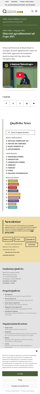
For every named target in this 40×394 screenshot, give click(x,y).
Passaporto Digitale (11, 311)
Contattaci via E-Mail (10, 281)
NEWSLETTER (13, 159)
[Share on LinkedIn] (27, 103)
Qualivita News (20, 123)
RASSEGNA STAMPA (15, 157)
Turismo (12, 207)
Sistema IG (13, 201)
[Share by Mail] (33, 103)
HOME (5, 19)
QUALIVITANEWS (14, 19)
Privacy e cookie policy (12, 391)
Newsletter (14, 1)
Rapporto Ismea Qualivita (13, 307)
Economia (13, 191)
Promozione (14, 197)
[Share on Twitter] (13, 103)
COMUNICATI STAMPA (16, 162)
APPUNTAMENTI (14, 149)
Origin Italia (9, 327)
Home (7, 1)
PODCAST (11, 168)
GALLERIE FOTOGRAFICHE (18, 173)
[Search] (31, 11)
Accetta (20, 374)
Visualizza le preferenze (20, 386)
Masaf (7, 338)
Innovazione (14, 194)
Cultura (12, 187)
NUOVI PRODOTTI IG (15, 146)
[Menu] (36, 11)
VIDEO (10, 170)
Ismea (7, 344)
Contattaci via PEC (9, 283)
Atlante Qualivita (10, 298)
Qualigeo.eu (9, 294)
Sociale (12, 204)
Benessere (13, 184)
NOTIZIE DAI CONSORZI (17, 144)
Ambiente (13, 181)
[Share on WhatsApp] (20, 103)
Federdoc (8, 332)
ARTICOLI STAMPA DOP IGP (18, 141)
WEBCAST (12, 165)
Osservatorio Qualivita (12, 303)
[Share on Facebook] (6, 103)
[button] (37, 351)
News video (7, 30)
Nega (20, 380)
